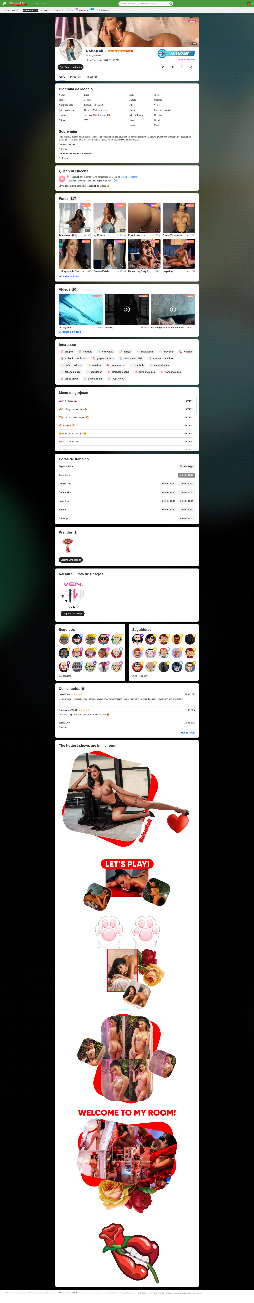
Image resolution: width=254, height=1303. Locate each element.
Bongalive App (104, 10)
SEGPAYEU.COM (71, 1293)
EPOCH (60, 1293)
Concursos (84, 10)
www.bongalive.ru (38, 1293)
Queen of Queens (129, 177)
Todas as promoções (65, 10)
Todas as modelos (11, 10)
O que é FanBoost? (185, 59)
